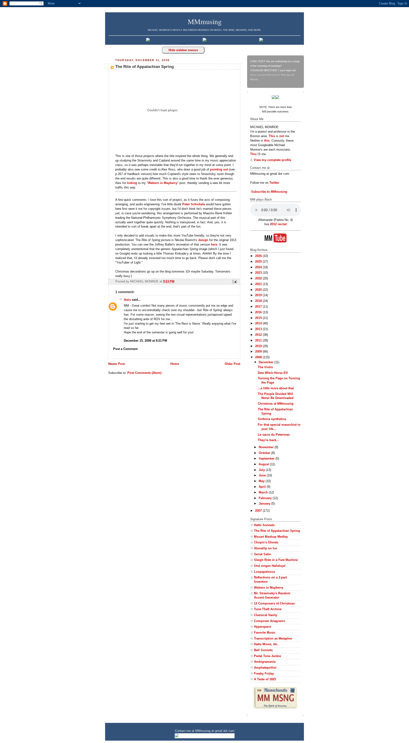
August (264, 464)
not (281, 136)
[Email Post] (234, 281)
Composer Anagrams (269, 621)
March (264, 492)
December (266, 362)
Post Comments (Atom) (144, 373)
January (265, 503)
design (203, 240)
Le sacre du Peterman (274, 434)
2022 (259, 278)
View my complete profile (272, 160)
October (265, 453)
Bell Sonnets (263, 650)
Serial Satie (262, 554)
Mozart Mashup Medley (271, 536)
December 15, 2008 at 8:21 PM (145, 340)
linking (132, 183)
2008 (259, 357)
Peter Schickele (193, 204)
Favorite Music (265, 632)
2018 (259, 301)
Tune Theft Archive (267, 609)
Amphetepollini (265, 667)
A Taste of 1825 (265, 679)
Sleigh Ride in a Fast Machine (276, 560)
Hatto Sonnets (264, 525)
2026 (259, 256)
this (267, 140)
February (266, 498)
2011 (259, 340)
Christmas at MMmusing (275, 403)
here (214, 244)
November (267, 447)
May (262, 481)
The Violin (265, 367)
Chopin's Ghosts (266, 542)
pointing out (219, 169)
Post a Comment (125, 349)
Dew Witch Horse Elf (273, 373)
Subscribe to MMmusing (268, 191)
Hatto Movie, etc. (266, 644)
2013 (259, 329)
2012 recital (278, 224)
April (263, 486)
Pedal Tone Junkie (267, 656)
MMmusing (205, 21)
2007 (259, 510)
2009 (259, 351)
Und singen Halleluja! (269, 566)
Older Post (232, 364)
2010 (259, 346)
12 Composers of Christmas (274, 603)
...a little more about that (276, 388)
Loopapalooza (264, 571)
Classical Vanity (265, 615)
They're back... (268, 440)
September (267, 458)
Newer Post (116, 364)
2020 (259, 289)
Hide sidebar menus (183, 50)
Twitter (274, 182)
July (262, 470)
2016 (259, 312)
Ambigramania (265, 661)
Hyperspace (262, 626)
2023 (259, 272)
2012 (259, 334)
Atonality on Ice (265, 548)
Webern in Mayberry (162, 183)
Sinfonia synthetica (272, 419)
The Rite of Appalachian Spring (144, 66)
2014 (259, 323)
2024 (259, 267)
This (272, 136)
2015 (259, 318)
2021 (259, 284)
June (263, 475)
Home (174, 364)
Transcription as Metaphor (273, 638)
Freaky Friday (264, 673)
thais (127, 299)
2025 (259, 261)
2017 (259, 306)
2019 (259, 295)
